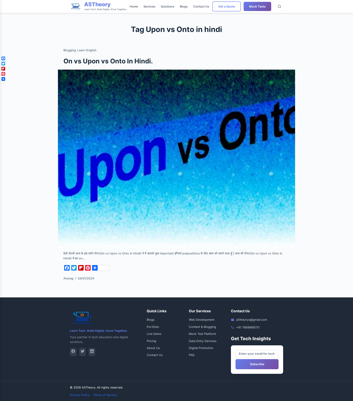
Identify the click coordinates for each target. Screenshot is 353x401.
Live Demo (154, 334)
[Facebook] (73, 352)
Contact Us (201, 6)
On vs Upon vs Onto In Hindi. (108, 61)
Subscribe (257, 364)
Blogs (184, 6)
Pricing (151, 341)
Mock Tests (257, 6)
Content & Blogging (202, 327)
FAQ (191, 355)
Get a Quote (226, 6)
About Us (153, 348)
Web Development (201, 319)
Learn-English (86, 50)
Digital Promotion (201, 348)
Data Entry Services (202, 341)
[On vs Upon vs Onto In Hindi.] (176, 158)
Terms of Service (105, 395)
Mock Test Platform (202, 334)
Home (134, 6)
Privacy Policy (80, 395)
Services (149, 6)
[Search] (279, 6)
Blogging (69, 50)
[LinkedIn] (92, 352)
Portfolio (153, 327)
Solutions (167, 6)
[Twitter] (82, 352)
